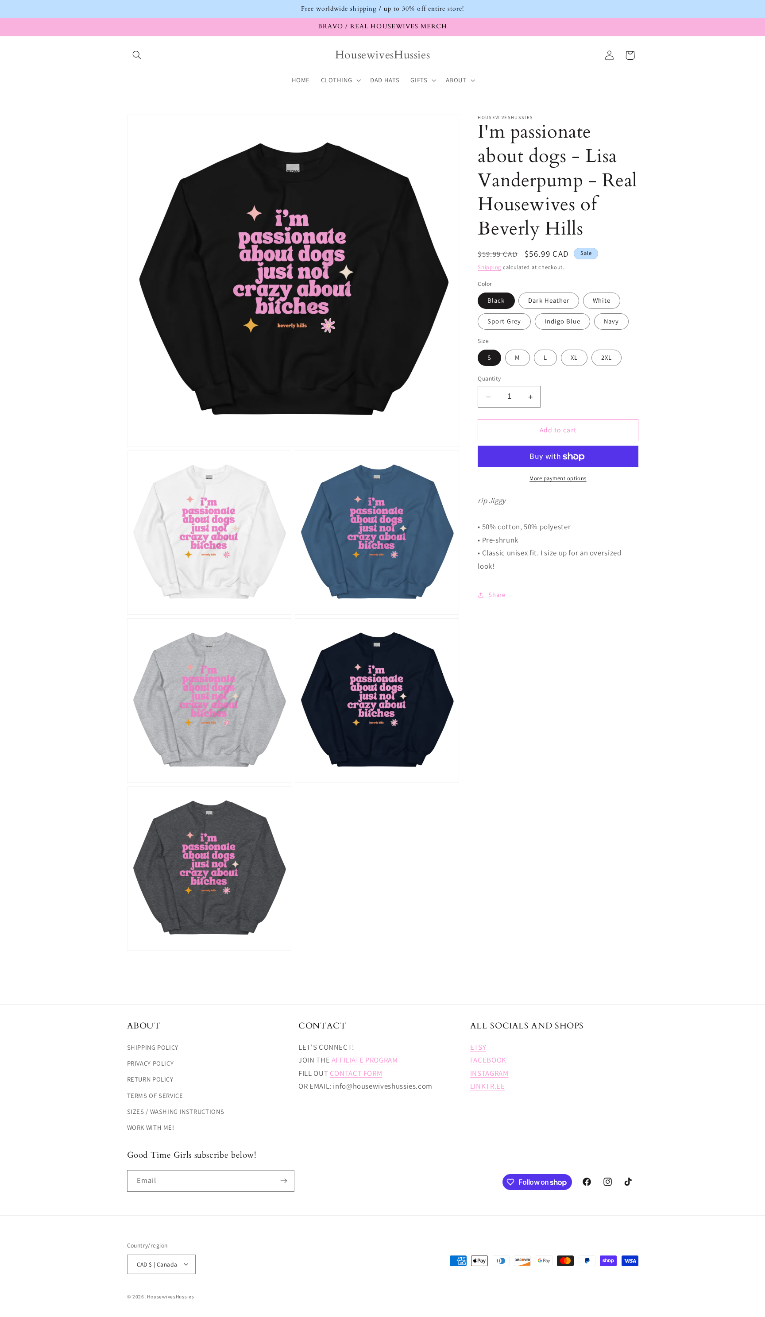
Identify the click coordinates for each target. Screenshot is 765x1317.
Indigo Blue (563, 321)
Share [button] (496, 594)
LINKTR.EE (487, 1086)
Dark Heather (548, 301)
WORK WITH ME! (150, 1128)
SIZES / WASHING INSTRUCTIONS (175, 1111)
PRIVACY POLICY (150, 1063)
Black (496, 301)
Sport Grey (504, 321)
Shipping (489, 267)
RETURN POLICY (150, 1079)
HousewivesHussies (170, 1296)
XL (574, 358)
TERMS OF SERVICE (155, 1095)
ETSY (478, 1047)
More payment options (558, 478)
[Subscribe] (283, 1181)
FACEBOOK (488, 1060)
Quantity (489, 379)
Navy (611, 321)
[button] (137, 55)
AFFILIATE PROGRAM (365, 1060)
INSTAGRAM (489, 1073)
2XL (606, 358)
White (601, 301)
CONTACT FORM (356, 1073)
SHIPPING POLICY (152, 1047)
